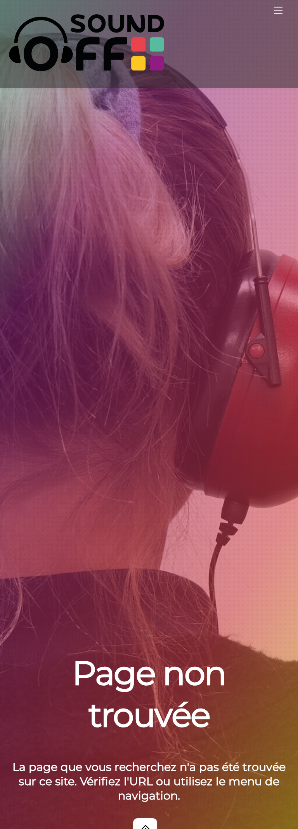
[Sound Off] (86, 68)
